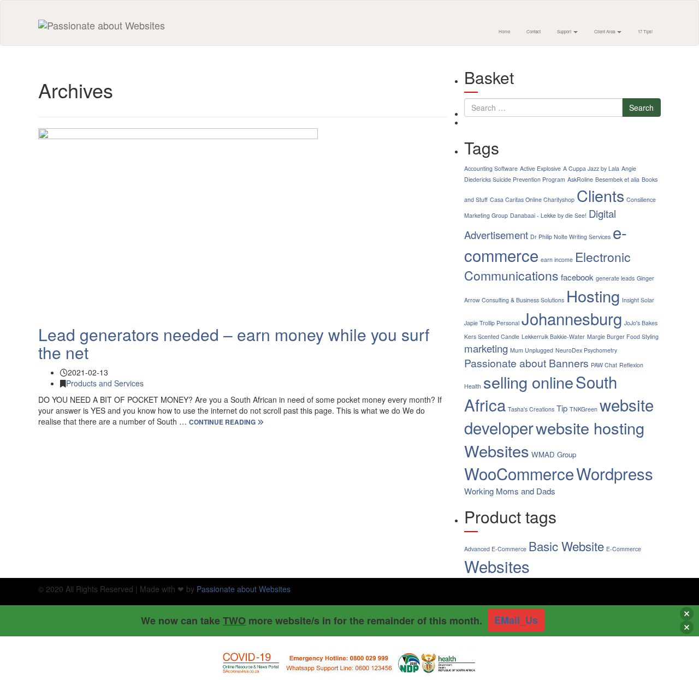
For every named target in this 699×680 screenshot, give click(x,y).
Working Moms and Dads (509, 491)
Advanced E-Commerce (495, 549)
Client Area (605, 31)
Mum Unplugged (531, 350)
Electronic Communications (547, 266)
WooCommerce (519, 473)
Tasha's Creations (531, 409)
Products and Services (105, 383)
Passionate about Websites (244, 588)
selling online (528, 382)
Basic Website (566, 545)
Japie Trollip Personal (491, 323)
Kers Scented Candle (491, 336)
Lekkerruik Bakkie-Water (553, 336)
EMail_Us (516, 620)
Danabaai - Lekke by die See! (548, 215)
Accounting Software (491, 168)
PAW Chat (604, 365)
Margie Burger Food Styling (623, 336)
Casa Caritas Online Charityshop (532, 199)
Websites (496, 450)
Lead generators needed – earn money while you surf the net (233, 343)
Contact (533, 31)
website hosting (590, 427)
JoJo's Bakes (640, 323)
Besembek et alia (617, 179)
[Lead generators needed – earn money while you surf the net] (243, 221)
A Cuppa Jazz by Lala (591, 168)
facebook (577, 277)
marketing (486, 348)
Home (504, 31)
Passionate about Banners (526, 363)
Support (564, 31)
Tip (561, 408)
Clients (600, 195)
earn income (557, 259)
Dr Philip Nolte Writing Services (570, 236)
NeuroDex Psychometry (586, 350)
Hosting (593, 295)
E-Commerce (623, 549)
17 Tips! (645, 31)
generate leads (615, 278)
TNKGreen (583, 409)
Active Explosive (540, 168)
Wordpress (614, 473)
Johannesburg (572, 318)
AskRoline (580, 179)
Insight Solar (638, 300)
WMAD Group (553, 454)
